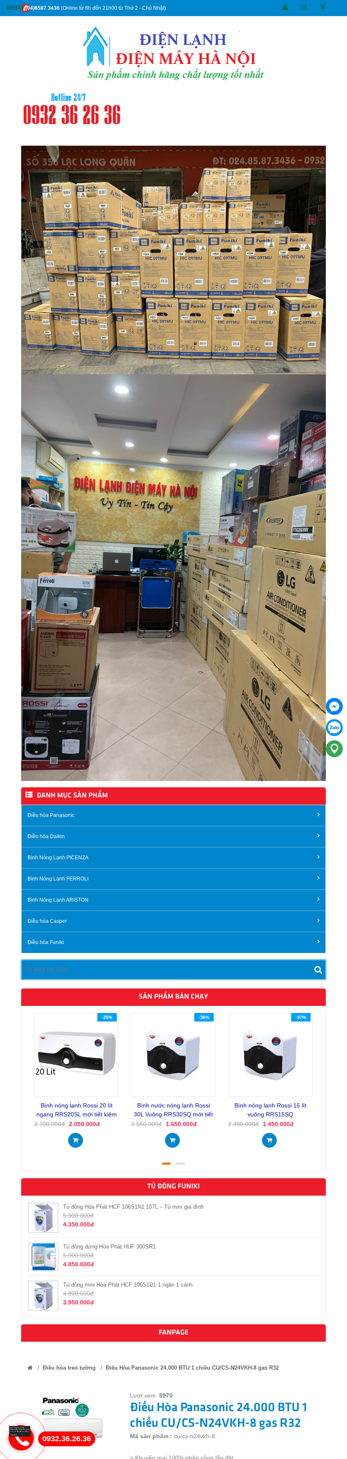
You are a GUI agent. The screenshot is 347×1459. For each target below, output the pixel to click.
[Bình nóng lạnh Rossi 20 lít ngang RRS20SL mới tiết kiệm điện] (76, 1054)
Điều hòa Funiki (46, 942)
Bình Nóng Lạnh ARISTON (58, 900)
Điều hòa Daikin (46, 836)
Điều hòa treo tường (69, 1368)
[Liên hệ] (22, 1430)
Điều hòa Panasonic (51, 815)
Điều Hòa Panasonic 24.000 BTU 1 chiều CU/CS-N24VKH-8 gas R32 (192, 1368)
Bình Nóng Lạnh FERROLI (58, 879)
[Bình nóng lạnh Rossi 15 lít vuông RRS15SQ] (270, 1054)
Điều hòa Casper (47, 921)
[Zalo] (334, 727)
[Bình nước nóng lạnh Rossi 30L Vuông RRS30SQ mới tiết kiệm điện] (173, 1054)
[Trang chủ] (30, 1368)
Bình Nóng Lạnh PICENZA (58, 858)
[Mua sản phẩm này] (75, 1137)
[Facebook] (334, 706)
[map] (334, 748)
